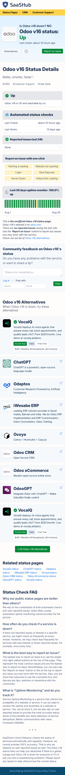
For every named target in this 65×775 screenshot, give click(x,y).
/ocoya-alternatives (14, 430)
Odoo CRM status (13, 576)
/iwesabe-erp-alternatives (17, 402)
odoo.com (35, 224)
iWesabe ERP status (25, 572)
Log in (6, 280)
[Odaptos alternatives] (7, 385)
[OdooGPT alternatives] (7, 490)
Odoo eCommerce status (42, 576)
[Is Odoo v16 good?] (26, 51)
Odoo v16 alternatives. (37, 238)
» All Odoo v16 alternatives (32, 549)
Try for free (20, 343)
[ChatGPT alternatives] (7, 363)
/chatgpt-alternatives (14, 358)
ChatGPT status (32, 568)
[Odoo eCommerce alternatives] (7, 472)
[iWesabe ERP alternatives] (7, 407)
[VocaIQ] (7, 323)
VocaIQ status (11, 568)
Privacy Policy (41, 771)
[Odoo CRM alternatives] (7, 454)
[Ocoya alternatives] (7, 436)
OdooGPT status (12, 579)
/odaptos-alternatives (15, 380)
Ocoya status (49, 572)
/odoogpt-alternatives (15, 485)
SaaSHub (28, 771)
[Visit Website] (61, 361)
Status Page (15, 771)
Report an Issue (52, 51)
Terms (53, 771)
